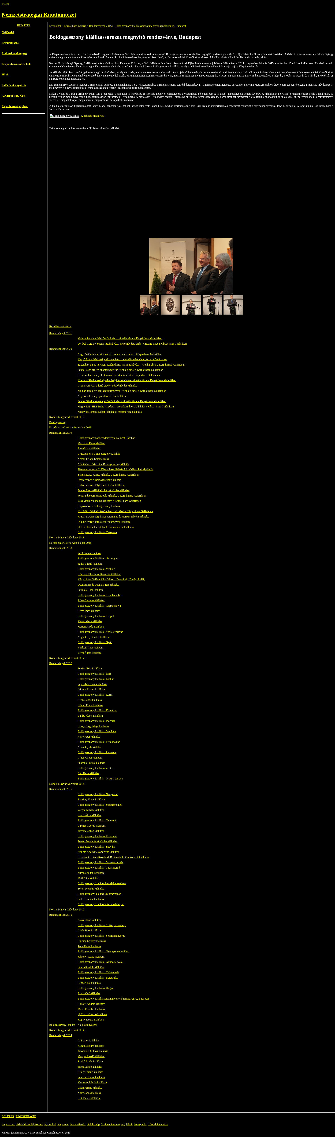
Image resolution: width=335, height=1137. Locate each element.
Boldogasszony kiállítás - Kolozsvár (97, 836)
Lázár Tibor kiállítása (89, 930)
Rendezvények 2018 (60, 547)
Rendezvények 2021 (60, 333)
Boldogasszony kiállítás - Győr (95, 642)
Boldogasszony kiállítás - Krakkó (96, 678)
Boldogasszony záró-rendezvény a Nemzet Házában (106, 437)
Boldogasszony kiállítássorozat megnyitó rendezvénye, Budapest (150, 25)
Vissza (5, 3)
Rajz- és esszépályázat (15, 106)
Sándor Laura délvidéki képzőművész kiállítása (103, 490)
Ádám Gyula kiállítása (90, 747)
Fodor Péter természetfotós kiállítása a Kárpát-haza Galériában (112, 495)
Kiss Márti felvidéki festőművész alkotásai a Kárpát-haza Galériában (115, 511)
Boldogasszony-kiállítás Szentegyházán (99, 893)
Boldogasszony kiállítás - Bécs (94, 673)
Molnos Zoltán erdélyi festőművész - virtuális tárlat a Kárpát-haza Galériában (120, 338)
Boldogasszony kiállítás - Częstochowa (99, 605)
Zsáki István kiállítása (89, 920)
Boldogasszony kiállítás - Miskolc (96, 568)
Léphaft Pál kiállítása (89, 982)
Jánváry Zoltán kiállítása (91, 830)
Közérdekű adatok (158, 1124)
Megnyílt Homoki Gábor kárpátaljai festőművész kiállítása (110, 411)
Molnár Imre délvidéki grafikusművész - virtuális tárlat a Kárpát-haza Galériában (122, 390)
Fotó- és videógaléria (14, 85)
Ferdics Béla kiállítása (90, 668)
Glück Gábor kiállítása (90, 757)
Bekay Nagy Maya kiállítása (93, 726)
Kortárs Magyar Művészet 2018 (66, 537)
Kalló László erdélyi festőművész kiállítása (101, 485)
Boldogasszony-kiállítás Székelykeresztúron (102, 883)
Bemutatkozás (10, 42)
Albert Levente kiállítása (91, 600)
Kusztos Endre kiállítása (91, 1045)
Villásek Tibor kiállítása (90, 647)
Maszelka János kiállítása (91, 443)
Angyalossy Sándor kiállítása (94, 637)
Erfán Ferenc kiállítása (90, 1087)
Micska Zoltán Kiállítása (91, 872)
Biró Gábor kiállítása (89, 448)
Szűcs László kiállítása (90, 563)
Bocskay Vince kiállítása (91, 799)
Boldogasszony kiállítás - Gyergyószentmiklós (103, 951)
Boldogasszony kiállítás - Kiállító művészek (73, 1024)
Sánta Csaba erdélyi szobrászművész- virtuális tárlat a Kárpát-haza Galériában (120, 369)
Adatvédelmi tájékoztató (29, 1124)
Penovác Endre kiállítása (91, 1077)
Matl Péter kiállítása (88, 878)
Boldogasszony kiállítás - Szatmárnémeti (100, 804)
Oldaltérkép (93, 1124)
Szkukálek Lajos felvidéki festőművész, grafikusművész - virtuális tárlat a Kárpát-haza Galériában (131, 364)
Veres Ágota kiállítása (90, 652)
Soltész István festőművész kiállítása (97, 841)
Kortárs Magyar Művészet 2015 (66, 909)
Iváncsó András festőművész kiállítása (98, 851)
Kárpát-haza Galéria (75, 25)
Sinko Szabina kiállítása (91, 899)
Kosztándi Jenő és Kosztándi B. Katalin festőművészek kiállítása (113, 857)
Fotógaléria (140, 1124)
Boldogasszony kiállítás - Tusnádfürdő (99, 867)
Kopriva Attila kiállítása (91, 1019)
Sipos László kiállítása (90, 1066)
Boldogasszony (57, 422)
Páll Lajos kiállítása (88, 1040)
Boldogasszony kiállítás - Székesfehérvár (100, 631)
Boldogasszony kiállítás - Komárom (97, 710)
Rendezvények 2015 (100, 25)
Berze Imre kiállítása (89, 610)
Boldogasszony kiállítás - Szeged (96, 616)
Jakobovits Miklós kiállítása (93, 1050)
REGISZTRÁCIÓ (26, 1116)
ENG (27, 25)
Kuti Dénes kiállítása (89, 1098)
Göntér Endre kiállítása (90, 705)
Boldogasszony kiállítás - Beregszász (98, 977)
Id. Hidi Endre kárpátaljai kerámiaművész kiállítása (106, 527)
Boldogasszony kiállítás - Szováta (96, 846)
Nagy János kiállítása (89, 1092)
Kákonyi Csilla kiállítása (91, 956)
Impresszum (8, 1124)
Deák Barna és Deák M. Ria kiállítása (98, 584)
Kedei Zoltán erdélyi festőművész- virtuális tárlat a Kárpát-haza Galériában (119, 375)
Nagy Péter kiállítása (89, 736)
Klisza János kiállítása (90, 699)
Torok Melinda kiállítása (91, 888)
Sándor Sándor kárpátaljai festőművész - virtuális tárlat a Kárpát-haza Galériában (122, 401)
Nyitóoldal (8, 32)
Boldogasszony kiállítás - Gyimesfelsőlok (100, 961)
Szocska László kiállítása (91, 762)
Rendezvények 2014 (60, 1035)
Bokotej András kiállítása (91, 1003)
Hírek (5, 74)
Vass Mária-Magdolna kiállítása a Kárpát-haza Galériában (109, 500)
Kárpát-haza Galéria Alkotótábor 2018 (70, 542)
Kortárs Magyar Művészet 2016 (66, 783)
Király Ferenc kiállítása (90, 1071)
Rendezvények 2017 (60, 663)
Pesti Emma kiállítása (89, 553)
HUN (20, 25)
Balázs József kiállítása (90, 715)
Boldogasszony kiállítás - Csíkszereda (98, 972)
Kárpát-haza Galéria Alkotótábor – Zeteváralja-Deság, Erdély (111, 579)
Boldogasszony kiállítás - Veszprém (97, 532)
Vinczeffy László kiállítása (92, 1082)
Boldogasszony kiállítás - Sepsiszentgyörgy (101, 935)
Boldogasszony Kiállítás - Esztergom (98, 558)
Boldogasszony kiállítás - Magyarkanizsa (100, 778)
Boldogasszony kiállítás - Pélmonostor (99, 741)
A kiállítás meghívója (92, 115)
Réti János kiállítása (88, 773)
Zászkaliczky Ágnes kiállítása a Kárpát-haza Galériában (108, 474)
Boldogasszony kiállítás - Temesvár (97, 820)
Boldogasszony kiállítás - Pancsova (97, 752)
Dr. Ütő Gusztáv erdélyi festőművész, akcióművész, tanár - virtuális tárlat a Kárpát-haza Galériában (132, 343)
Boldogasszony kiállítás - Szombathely (99, 595)
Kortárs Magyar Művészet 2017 (66, 658)
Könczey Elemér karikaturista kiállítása (99, 574)
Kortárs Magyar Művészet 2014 (66, 1030)
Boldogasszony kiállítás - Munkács (97, 731)
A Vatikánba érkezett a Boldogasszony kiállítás (103, 464)
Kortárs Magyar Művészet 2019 (66, 417)
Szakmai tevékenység (14, 53)
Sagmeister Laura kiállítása (92, 684)
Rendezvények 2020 (60, 348)
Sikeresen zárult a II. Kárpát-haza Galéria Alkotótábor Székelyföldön (115, 469)
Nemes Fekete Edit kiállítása (93, 458)
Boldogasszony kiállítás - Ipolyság (96, 720)
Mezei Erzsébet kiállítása (91, 1009)
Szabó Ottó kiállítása (89, 993)
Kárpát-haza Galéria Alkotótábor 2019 (70, 427)
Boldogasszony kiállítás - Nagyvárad (98, 794)
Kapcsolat (62, 1124)
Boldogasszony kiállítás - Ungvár (96, 988)
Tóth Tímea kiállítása (89, 946)
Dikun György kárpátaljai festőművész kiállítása (104, 521)
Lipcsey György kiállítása (92, 940)
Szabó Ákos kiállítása (89, 815)
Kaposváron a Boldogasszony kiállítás (99, 506)
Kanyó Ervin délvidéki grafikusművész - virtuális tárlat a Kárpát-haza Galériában (122, 359)
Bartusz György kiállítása (92, 825)
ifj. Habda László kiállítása (92, 1014)
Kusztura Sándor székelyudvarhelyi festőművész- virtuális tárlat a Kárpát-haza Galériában (127, 380)
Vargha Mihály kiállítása (91, 809)
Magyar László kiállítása (91, 1056)
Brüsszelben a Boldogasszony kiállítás (99, 453)
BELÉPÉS (8, 1116)
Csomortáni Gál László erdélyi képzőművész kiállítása (107, 385)
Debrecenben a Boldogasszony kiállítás (99, 479)
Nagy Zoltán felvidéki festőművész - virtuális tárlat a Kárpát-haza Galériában (120, 354)
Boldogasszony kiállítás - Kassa (95, 694)
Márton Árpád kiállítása (91, 626)
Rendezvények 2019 (60, 432)
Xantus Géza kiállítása (90, 621)
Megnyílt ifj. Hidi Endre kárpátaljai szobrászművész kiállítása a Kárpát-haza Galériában (126, 406)
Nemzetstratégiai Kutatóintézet (39, 15)
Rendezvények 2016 (60, 789)
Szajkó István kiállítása (90, 1061)
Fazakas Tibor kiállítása (90, 589)
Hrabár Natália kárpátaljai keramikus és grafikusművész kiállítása (113, 516)
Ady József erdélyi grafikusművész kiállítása (102, 396)
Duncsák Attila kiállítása (91, 967)
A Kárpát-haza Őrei (13, 95)
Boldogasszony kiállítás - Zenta (95, 768)
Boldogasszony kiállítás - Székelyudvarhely (102, 925)
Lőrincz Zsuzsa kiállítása (91, 689)
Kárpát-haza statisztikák (16, 64)
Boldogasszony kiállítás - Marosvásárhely (100, 862)
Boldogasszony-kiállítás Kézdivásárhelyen (101, 904)
